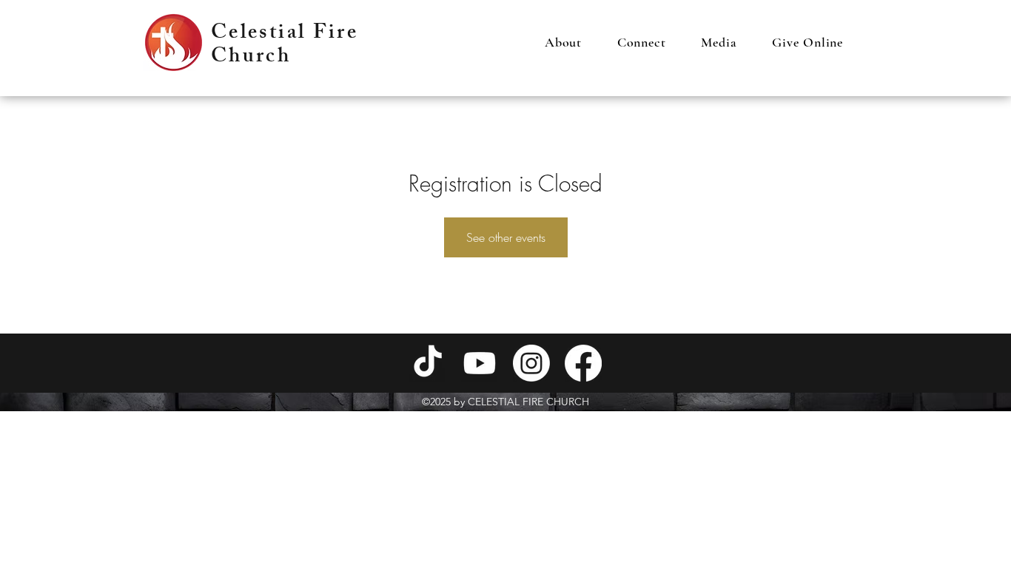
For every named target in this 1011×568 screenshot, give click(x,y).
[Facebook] (583, 363)
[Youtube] (479, 363)
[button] (563, 42)
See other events (505, 237)
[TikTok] (427, 363)
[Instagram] (531, 363)
